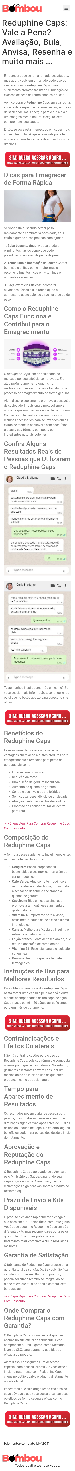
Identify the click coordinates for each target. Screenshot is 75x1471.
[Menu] (66, 8)
